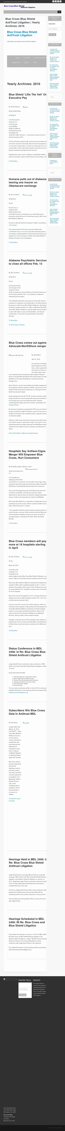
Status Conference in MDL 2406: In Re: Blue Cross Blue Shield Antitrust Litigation (27, 651)
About (18, 57)
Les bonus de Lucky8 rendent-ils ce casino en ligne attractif (55, 51)
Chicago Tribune (14, 405)
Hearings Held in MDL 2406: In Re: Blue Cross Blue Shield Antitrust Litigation (28, 862)
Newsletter (16, 62)
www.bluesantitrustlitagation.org (18, 692)
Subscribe (52, 24)
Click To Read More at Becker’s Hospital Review (23, 433)
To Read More (13, 161)
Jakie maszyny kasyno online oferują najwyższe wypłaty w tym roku (54, 77)
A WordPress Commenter (53, 161)
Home (51, 163)
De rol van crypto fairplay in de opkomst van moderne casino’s (54, 59)
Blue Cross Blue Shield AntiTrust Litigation (22, 33)
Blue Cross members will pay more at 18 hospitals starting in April (27, 544)
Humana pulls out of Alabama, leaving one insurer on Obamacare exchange (28, 182)
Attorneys (26, 57)
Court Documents (40, 57)
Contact (27, 62)
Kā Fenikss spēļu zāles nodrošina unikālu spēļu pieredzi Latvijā (54, 86)
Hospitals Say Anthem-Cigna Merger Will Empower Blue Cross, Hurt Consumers (27, 454)
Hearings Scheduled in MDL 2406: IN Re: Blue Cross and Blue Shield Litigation (27, 922)
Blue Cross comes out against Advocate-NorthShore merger (28, 344)
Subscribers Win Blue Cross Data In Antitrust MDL (27, 711)
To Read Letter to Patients (17, 325)
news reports (13, 225)
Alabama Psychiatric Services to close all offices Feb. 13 (28, 261)
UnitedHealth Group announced (18, 231)
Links (35, 62)
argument (40, 409)
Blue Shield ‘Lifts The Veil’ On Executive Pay (28, 96)
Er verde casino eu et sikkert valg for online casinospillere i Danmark (54, 67)
